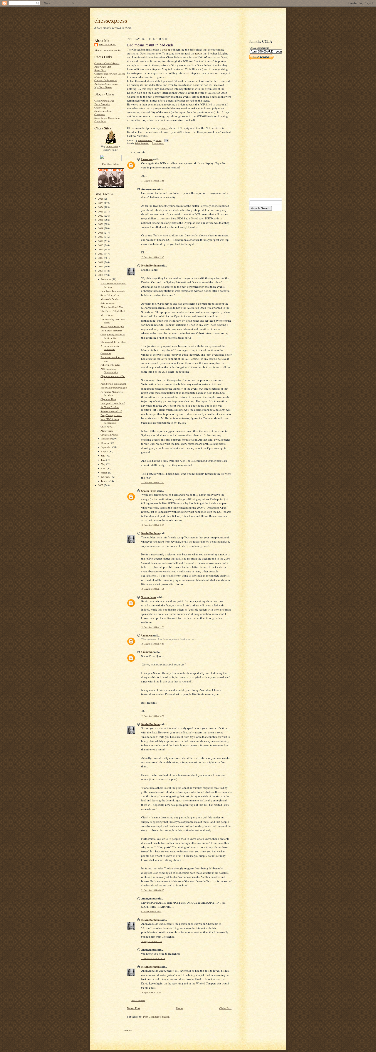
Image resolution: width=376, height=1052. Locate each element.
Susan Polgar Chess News (107, 117)
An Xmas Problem (110, 407)
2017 (101, 236)
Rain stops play (108, 302)
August (105, 451)
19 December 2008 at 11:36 (152, 588)
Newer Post (133, 1008)
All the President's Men (112, 307)
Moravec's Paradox (110, 298)
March (104, 472)
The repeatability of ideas (113, 341)
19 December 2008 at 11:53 (152, 627)
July (103, 455)
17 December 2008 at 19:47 (152, 257)
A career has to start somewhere (110, 347)
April (104, 468)
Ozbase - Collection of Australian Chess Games (106, 82)
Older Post (225, 1008)
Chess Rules (100, 121)
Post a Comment (138, 1000)
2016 (101, 241)
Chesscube (106, 353)
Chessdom (99, 114)
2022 (101, 215)
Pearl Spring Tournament (113, 383)
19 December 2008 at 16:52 (152, 716)
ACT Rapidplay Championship (109, 370)
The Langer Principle (111, 330)
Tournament (158, 143)
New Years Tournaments (113, 290)
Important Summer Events (114, 387)
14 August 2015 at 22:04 (151, 941)
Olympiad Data (108, 399)
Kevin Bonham (150, 265)
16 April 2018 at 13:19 (151, 992)
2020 (101, 224)
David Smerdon (102, 104)
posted (164, 128)
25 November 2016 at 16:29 (153, 958)
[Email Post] (166, 140)
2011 (101, 262)
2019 (101, 228)
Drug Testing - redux (111, 415)
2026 (101, 198)
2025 (101, 203)
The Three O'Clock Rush (113, 310)
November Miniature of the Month (112, 393)
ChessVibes (100, 107)
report (198, 53)
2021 (101, 219)
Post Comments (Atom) (156, 1016)
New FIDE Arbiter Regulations (110, 420)
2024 (101, 207)
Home (179, 1008)
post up (166, 49)
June (103, 460)
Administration (142, 143)
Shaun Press (107, 44)
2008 (101, 275)
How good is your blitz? (113, 403)
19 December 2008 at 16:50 (152, 643)
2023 (101, 211)
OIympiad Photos (109, 434)
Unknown (147, 159)
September (106, 447)
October (105, 443)
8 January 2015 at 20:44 (151, 911)
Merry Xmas (107, 315)
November (106, 438)
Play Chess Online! (110, 163)
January (105, 481)
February (106, 476)
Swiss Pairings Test (110, 295)
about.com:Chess (102, 110)
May (103, 464)
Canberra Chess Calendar (106, 63)
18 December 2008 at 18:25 (152, 525)
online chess (112, 146)
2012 (101, 258)
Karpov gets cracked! (111, 411)
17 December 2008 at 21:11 (152, 482)
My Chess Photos (103, 87)
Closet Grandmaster (104, 100)
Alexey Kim (107, 430)
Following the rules (110, 364)
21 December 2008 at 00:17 (152, 890)
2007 (101, 485)
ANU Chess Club (102, 66)
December (106, 279)
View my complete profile (107, 49)
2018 (101, 232)
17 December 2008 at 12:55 (152, 180)
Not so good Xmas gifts (112, 326)
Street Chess (100, 70)
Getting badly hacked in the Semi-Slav (113, 336)
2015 (101, 245)
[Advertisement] (262, 128)
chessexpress (110, 20)
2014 (101, 249)
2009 (101, 270)
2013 (101, 253)
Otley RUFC (106, 426)
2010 (101, 266)
